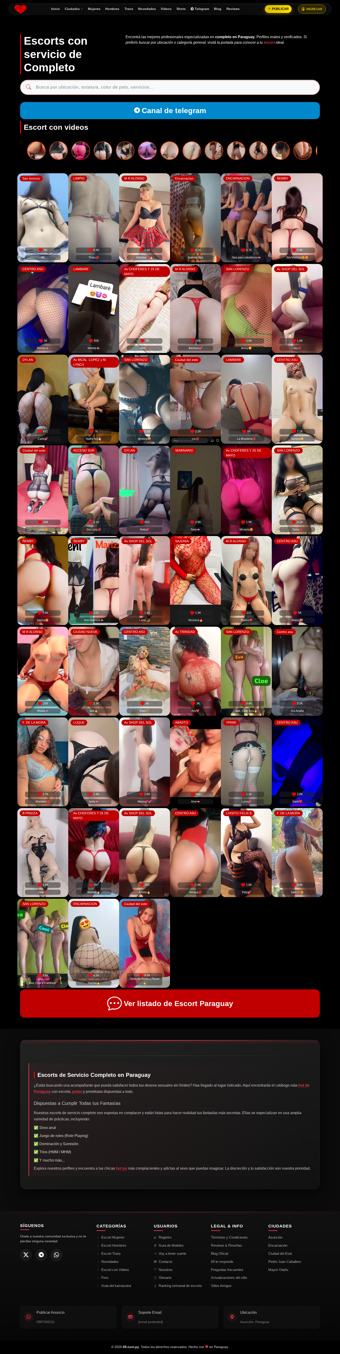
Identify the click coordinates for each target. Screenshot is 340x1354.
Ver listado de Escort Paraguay (178, 1003)
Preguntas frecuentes (227, 1270)
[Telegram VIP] (41, 1255)
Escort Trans (111, 1253)
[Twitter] (26, 1255)
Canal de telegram (174, 110)
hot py (121, 1168)
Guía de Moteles (171, 1245)
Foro (104, 1278)
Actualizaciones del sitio (229, 1278)
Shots (181, 9)
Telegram (202, 9)
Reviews (233, 9)
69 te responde (222, 1262)
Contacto (165, 1262)
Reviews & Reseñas (226, 1245)
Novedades (147, 9)
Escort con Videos (115, 1270)
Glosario (165, 1278)
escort (269, 42)
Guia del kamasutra (116, 1286)
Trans (128, 9)
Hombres (112, 9)
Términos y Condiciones (229, 1237)
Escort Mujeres (112, 1237)
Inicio (55, 9)
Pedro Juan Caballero (284, 1262)
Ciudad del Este (280, 1253)
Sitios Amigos (221, 1286)
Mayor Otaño (278, 1270)
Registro (165, 1237)
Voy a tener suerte (172, 1253)
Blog (217, 9)
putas (77, 1092)
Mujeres (94, 9)
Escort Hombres (113, 1245)
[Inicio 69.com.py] (20, 9)
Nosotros (166, 1270)
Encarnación (277, 1245)
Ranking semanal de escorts (180, 1286)
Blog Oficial (219, 1253)
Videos (166, 9)
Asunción (275, 1237)
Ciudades (72, 9)
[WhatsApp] (56, 1255)
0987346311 (46, 1322)
